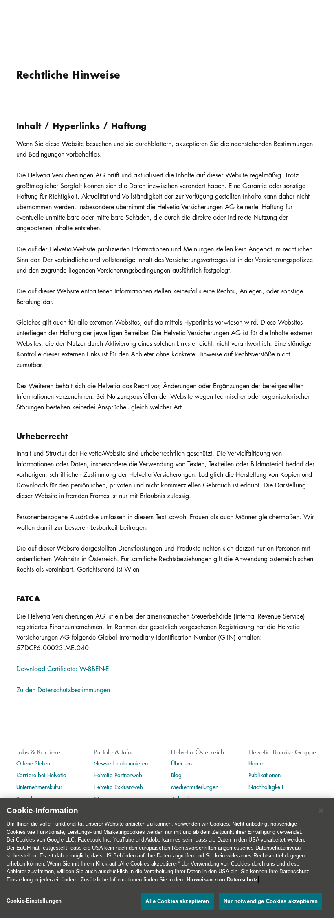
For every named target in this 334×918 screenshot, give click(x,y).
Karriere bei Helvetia (41, 775)
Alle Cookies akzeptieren (177, 901)
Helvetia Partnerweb (118, 775)
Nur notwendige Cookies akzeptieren (271, 901)
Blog (176, 775)
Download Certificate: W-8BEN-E (62, 668)
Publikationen (264, 775)
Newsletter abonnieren (121, 763)
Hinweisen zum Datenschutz (222, 879)
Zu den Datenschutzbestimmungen (63, 689)
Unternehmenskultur (39, 786)
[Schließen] (321, 811)
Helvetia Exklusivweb (118, 786)
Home (255, 763)
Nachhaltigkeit (265, 786)
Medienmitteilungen (194, 786)
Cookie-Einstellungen (34, 901)
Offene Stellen (33, 763)
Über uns (181, 763)
